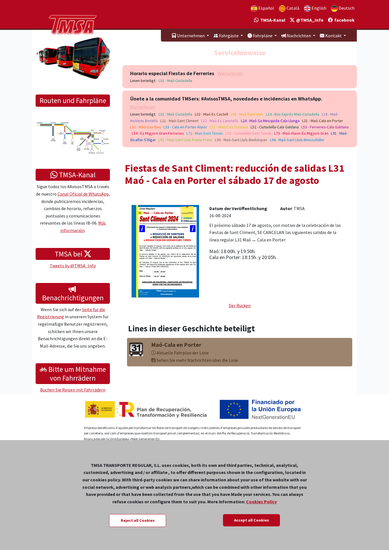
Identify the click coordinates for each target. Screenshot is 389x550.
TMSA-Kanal (272, 20)
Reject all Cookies (138, 520)
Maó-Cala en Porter (176, 344)
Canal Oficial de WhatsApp (83, 194)
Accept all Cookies (251, 520)
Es (265, 8)
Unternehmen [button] (191, 35)
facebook (344, 20)
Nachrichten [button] (299, 35)
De (346, 8)
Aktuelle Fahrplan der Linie (182, 353)
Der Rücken (240, 305)
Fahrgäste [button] (228, 35)
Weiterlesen (230, 73)
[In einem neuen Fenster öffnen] (165, 250)
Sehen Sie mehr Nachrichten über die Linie (197, 360)
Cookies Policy (261, 501)
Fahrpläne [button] (262, 35)
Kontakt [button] (333, 35)
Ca (292, 8)
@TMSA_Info (309, 20)
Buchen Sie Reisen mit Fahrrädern (72, 390)
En (318, 8)
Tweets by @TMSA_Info (73, 265)
